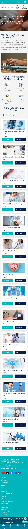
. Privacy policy (10, 522)
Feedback (5, 522)
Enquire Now (19, 139)
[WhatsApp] (25, 518)
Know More (6, 139)
